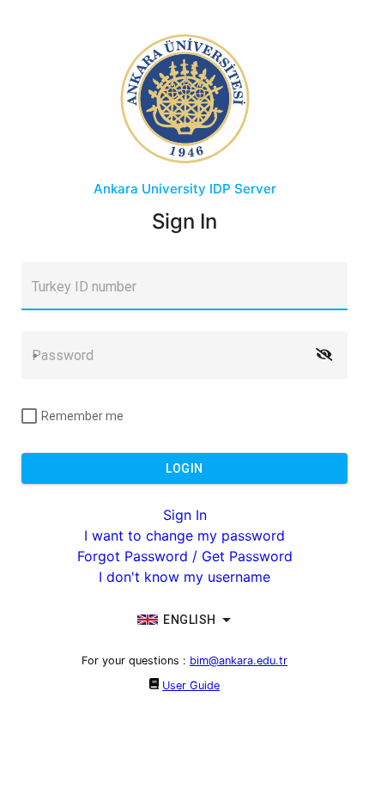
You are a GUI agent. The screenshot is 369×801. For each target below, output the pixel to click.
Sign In (185, 514)
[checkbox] (72, 416)
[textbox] (184, 286)
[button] (323, 354)
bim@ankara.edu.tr (238, 660)
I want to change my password (184, 535)
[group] (184, 619)
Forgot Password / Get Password (185, 556)
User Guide (191, 685)
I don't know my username (184, 576)
